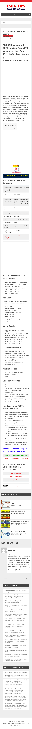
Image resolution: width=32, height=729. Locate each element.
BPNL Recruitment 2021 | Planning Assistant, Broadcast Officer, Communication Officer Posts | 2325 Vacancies (18, 512)
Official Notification (16, 476)
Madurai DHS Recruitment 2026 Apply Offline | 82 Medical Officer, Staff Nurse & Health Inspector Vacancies (16, 620)
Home (3, 22)
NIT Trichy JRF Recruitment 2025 (19, 502)
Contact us (20, 723)
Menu (15, 14)
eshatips (12, 550)
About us (13, 723)
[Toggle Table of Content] (14, 128)
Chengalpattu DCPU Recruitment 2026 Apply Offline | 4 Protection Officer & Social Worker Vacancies (16, 675)
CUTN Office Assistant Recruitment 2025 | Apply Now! (19, 532)
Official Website (16, 473)
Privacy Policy (6, 723)
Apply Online (16, 480)
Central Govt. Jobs (8, 36)
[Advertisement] (16, 79)
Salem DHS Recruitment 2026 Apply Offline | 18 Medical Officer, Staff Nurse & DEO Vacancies (15, 626)
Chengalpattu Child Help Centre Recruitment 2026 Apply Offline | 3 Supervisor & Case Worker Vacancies (16, 699)
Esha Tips (10, 721)
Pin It (16, 486)
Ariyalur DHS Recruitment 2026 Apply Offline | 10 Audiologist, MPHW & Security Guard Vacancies (16, 641)
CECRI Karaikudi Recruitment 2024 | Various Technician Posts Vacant (20, 522)
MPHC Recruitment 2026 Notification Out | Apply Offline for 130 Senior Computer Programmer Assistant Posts (15, 596)
